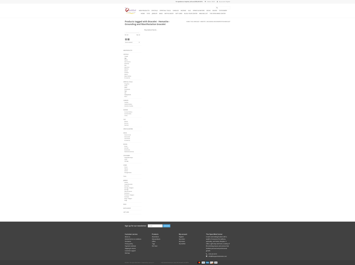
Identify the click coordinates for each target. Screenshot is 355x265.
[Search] (217, 7)
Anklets (126, 182)
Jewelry (154, 13)
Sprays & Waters (198, 10)
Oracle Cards (127, 135)
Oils (189, 10)
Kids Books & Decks (129, 151)
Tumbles (126, 72)
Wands (126, 74)
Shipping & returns (130, 248)
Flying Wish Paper (128, 157)
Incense (183, 10)
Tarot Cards (127, 136)
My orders (182, 239)
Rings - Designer (128, 198)
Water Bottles (127, 76)
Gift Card (178, 13)
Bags (161, 13)
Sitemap (127, 253)
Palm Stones (127, 61)
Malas (125, 87)
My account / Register (224, 1)
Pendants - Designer (129, 195)
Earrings (126, 189)
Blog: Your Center (190, 13)
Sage (125, 91)
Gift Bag (126, 161)
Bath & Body (169, 13)
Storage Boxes (127, 172)
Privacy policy (129, 244)
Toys (148, 13)
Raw (125, 65)
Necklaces (126, 193)
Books (215, 10)
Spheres (126, 69)
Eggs (125, 58)
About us (127, 237)
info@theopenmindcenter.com (218, 256)
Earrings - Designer (128, 187)
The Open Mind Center (217, 13)
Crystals (154, 10)
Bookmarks (127, 150)
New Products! (144, 10)
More (125, 96)
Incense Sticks (127, 113)
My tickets (182, 241)
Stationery (223, 10)
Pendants (126, 196)
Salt (125, 93)
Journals (126, 148)
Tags (192, 21)
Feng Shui (126, 84)
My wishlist (182, 244)
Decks (208, 10)
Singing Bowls (127, 94)
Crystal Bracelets (128, 184)
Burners (126, 123)
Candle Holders (128, 104)
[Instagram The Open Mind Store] (228, 225)
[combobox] (222, 7)
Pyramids (126, 63)
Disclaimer (128, 241)
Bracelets (126, 186)
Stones (126, 70)
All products (155, 237)
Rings (125, 200)
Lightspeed (151, 262)
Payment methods (130, 246)
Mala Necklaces (128, 191)
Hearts (126, 60)
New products (156, 239)
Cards (125, 159)
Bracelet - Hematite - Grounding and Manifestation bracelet (212, 21)
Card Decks (127, 138)
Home (143, 13)
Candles (176, 10)
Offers (154, 241)
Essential (126, 125)
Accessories (127, 78)
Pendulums (127, 89)
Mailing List (203, 13)
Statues (126, 169)
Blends (126, 121)
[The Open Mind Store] (130, 10)
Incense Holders (128, 112)
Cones (125, 115)
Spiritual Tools (165, 10)
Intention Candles (128, 106)
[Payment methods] (199, 262)
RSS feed (154, 246)
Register (181, 237)
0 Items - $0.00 (211, 1)
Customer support (130, 251)
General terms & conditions (133, 239)
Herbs (125, 85)
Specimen (126, 67)
